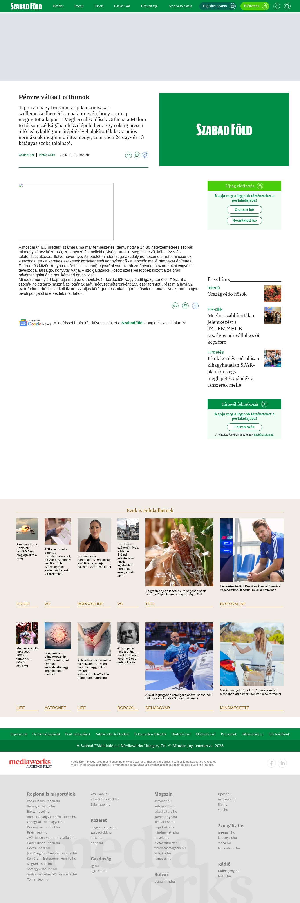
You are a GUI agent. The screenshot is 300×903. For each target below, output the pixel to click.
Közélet (58, 6)
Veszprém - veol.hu (105, 799)
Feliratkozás (244, 427)
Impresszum (18, 734)
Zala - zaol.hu (100, 804)
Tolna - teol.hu (37, 879)
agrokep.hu (99, 871)
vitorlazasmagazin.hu (170, 848)
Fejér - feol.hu (37, 832)
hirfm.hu (224, 876)
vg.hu (95, 866)
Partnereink (229, 734)
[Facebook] (276, 6)
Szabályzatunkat (263, 434)
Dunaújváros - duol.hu (43, 827)
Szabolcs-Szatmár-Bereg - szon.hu (52, 874)
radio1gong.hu (229, 871)
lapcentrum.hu (229, 848)
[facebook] (271, 763)
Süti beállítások (279, 734)
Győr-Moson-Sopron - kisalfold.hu (51, 838)
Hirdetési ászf (181, 734)
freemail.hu (226, 832)
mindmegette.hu (166, 832)
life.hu (223, 804)
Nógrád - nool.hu (39, 864)
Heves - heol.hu (38, 848)
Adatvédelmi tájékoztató (112, 734)
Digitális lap (244, 209)
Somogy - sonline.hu (42, 869)
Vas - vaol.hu (100, 794)
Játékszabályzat (252, 734)
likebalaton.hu (164, 822)
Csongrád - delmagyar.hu (45, 822)
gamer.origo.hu (165, 817)
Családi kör (122, 6)
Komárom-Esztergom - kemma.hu (51, 858)
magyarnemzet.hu (104, 827)
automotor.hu (164, 806)
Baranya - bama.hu (41, 806)
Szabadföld (132, 323)
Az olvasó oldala (180, 6)
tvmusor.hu (162, 858)
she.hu (223, 810)
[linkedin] (282, 763)
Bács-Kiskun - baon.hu (43, 801)
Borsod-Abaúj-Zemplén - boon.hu (51, 817)
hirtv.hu (96, 838)
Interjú (78, 6)
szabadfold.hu (101, 832)
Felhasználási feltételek (150, 734)
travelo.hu (161, 838)
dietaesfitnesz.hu (167, 843)
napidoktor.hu (164, 827)
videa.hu (224, 843)
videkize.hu (162, 853)
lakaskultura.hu (165, 811)
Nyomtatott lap (244, 220)
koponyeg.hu (227, 838)
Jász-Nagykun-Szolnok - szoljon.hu (52, 853)
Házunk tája (149, 6)
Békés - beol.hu (38, 811)
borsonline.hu (164, 881)
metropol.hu (227, 799)
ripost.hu (224, 794)
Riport (98, 6)
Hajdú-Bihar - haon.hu (43, 843)
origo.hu (97, 843)
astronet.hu (163, 801)
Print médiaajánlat (77, 734)
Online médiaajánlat (46, 734)
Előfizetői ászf (205, 734)
